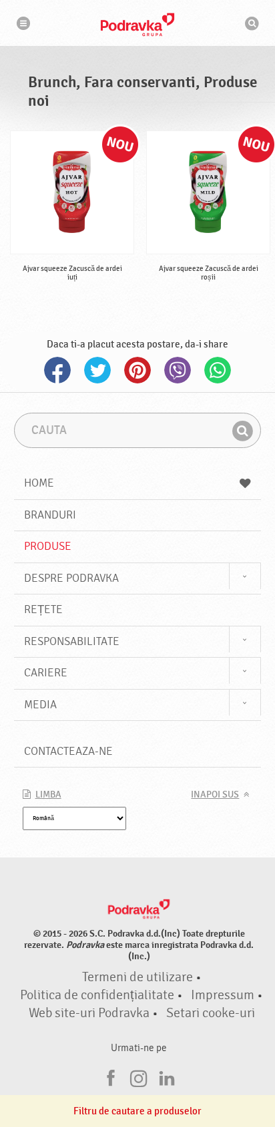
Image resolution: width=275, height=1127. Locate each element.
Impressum (222, 995)
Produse (47, 546)
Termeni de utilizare (137, 977)
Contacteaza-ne (68, 751)
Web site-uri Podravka (89, 1013)
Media (40, 704)
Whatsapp (217, 370)
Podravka (137, 24)
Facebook (57, 370)
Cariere (45, 672)
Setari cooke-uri (210, 1013)
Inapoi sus (215, 794)
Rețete (43, 609)
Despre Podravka (71, 578)
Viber (177, 370)
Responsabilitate (71, 641)
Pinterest (137, 370)
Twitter (97, 370)
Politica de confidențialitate (97, 995)
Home (39, 483)
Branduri (50, 515)
